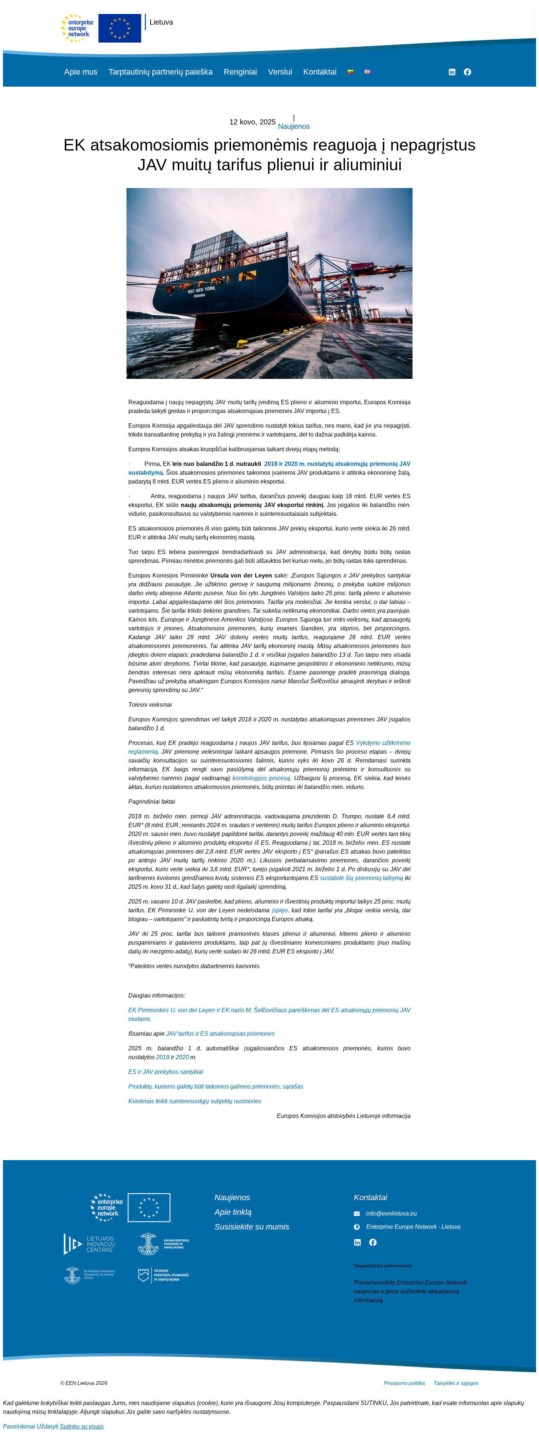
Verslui (280, 71)
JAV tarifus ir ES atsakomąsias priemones (220, 1034)
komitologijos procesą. (262, 778)
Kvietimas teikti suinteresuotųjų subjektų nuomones (194, 1101)
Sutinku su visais (82, 1426)
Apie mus (81, 71)
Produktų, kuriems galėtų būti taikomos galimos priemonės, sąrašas (215, 1086)
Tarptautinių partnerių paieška (161, 71)
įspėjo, (280, 910)
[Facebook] (467, 72)
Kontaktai (320, 71)
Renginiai (240, 71)
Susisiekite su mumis (251, 1227)
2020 (182, 1057)
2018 (162, 1057)
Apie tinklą (233, 1212)
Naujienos (294, 126)
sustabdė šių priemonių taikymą (361, 878)
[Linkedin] (452, 72)
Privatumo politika (404, 1383)
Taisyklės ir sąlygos (456, 1383)
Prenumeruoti (371, 1315)
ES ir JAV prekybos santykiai (165, 1072)
